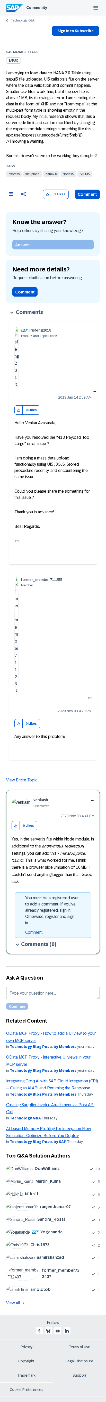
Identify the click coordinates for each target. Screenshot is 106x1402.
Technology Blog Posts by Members (43, 1047)
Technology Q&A (22, 20)
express (14, 174)
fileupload (32, 174)
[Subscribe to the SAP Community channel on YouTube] (58, 1331)
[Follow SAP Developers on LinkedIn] (67, 1331)
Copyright (26, 1361)
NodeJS (68, 174)
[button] (47, 194)
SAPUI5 (13, 60)
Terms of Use (79, 1347)
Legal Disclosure (79, 1361)
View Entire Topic (21, 780)
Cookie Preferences (26, 1389)
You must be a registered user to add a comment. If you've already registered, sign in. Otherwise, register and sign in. (52, 910)
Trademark (26, 1375)
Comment (87, 194)
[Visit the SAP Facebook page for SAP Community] (39, 1331)
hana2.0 (51, 174)
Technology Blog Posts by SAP (38, 1142)
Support (79, 1375)
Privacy (26, 1347)
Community (36, 7)
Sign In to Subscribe (75, 31)
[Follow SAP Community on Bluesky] (48, 1331)
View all (13, 1303)
